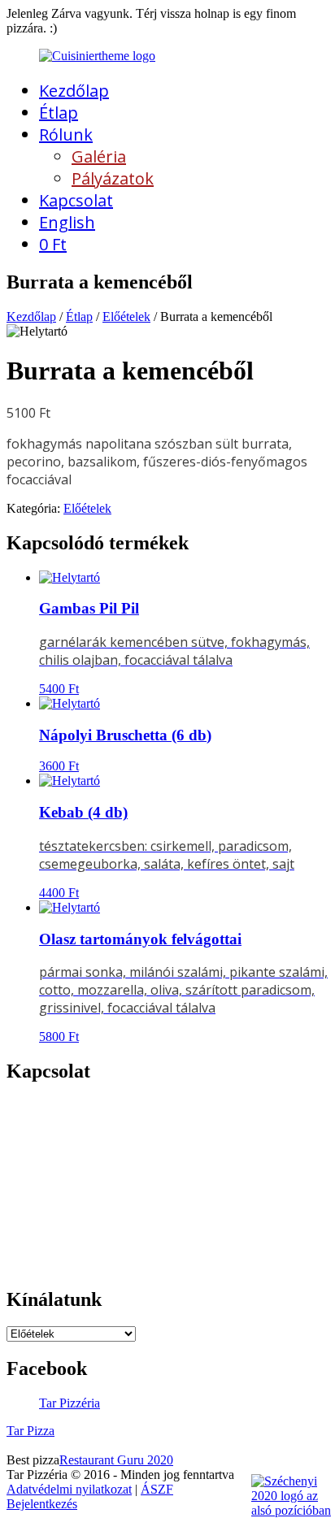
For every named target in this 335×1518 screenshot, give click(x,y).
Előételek (126, 316)
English (67, 222)
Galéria (99, 156)
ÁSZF (157, 1489)
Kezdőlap (74, 91)
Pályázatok (113, 178)
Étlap (58, 113)
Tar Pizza (30, 1431)
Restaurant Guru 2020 (116, 1460)
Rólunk (66, 134)
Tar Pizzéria (69, 1403)
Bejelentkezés (42, 1504)
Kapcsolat (76, 200)
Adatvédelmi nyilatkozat (69, 1489)
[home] (97, 56)
